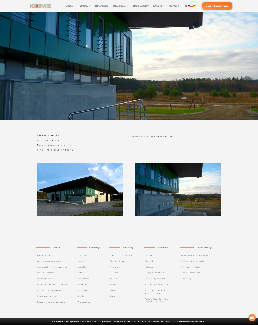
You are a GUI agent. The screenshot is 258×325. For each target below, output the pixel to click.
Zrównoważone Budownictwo (195, 255)
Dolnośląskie (83, 255)
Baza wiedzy (141, 5)
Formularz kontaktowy (121, 255)
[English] (186, 5)
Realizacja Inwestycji (190, 267)
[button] (70, 6)
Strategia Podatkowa (154, 273)
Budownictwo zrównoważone (51, 302)
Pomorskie (82, 290)
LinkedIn (148, 255)
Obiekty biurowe (45, 278)
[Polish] (191, 5)
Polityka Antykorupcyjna (156, 284)
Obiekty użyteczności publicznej (52, 284)
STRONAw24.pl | (105, 322)
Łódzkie (81, 273)
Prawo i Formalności (190, 273)
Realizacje (119, 5)
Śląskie (80, 296)
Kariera (157, 5)
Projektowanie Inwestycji (192, 261)
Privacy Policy (171, 322)
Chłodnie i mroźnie (46, 273)
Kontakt (174, 5)
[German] (189, 5)
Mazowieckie (83, 278)
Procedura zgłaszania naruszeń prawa (155, 291)
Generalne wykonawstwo (49, 261)
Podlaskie (81, 284)
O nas (69, 5)
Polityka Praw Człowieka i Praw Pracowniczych (156, 300)
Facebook (149, 261)
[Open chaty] (252, 317)
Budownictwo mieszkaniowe (50, 290)
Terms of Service (191, 322)
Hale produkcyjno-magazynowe (52, 267)
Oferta (84, 5)
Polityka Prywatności (155, 278)
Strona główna (117, 261)
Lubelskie (81, 261)
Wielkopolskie (83, 302)
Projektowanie (44, 255)
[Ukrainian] (194, 5)
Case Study (186, 278)
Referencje (102, 5)
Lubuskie (81, 267)
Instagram (149, 267)
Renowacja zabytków (47, 296)
